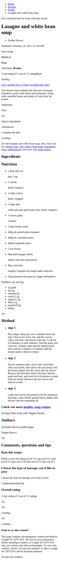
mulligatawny (15, 149)
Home (11, 4)
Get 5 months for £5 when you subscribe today (25, 84)
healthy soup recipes (37, 407)
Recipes (12, 7)
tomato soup (12, 146)
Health (11, 9)
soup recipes (44, 149)
